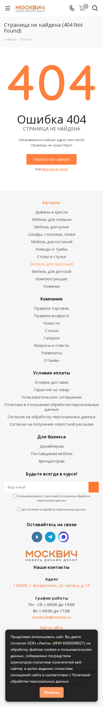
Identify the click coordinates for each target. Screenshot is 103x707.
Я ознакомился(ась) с (53, 498)
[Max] (63, 537)
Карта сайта (51, 627)
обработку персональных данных (64, 509)
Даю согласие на (53, 509)
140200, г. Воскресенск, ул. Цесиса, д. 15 (51, 585)
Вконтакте (37, 537)
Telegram (50, 537)
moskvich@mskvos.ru (51, 617)
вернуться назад (55, 169)
